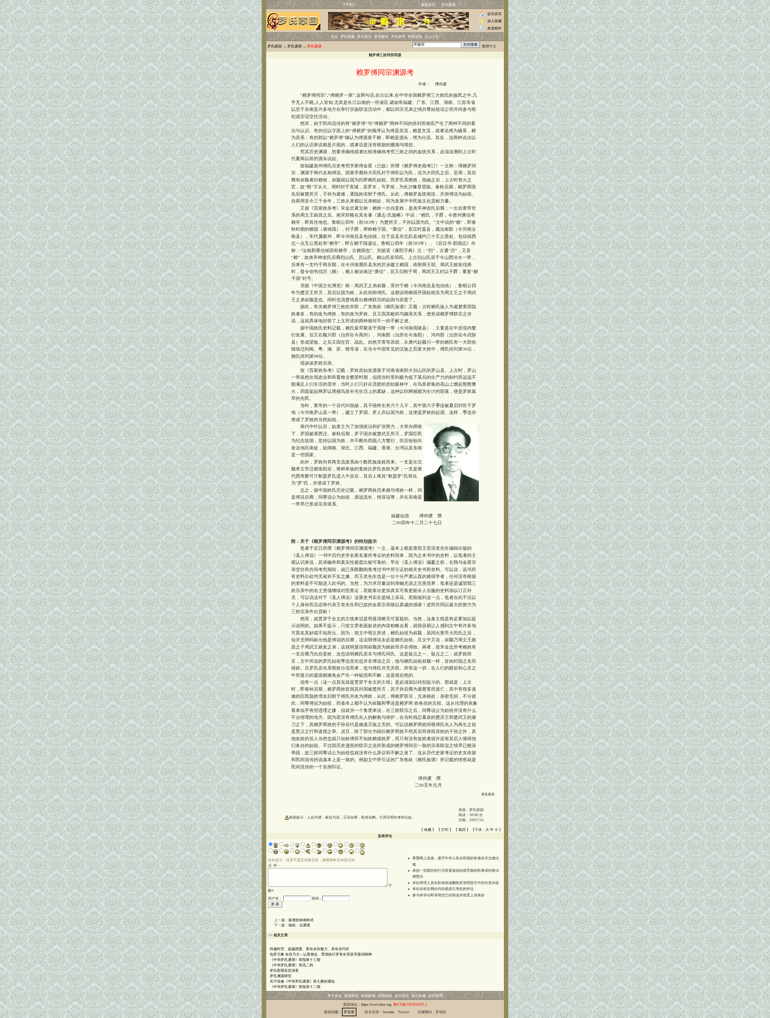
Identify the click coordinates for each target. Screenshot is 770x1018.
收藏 (427, 830)
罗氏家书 (398, 37)
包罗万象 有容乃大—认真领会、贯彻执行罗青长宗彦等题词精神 (321, 954)
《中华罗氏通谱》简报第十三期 (295, 960)
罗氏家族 (347, 37)
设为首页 (494, 14)
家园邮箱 (368, 996)
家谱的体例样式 (301, 920)
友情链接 (385, 996)
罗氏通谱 (294, 46)
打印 (444, 830)
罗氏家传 (381, 37)
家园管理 (435, 996)
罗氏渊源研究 (280, 976)
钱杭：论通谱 (299, 925)
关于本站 (334, 996)
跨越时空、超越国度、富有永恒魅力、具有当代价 (309, 949)
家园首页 (428, 5)
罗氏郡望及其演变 (284, 970)
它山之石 (432, 37)
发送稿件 (494, 28)
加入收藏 (494, 21)
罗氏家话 (364, 37)
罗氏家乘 (448, 5)
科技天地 (415, 37)
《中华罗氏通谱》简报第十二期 (295, 987)
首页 (334, 37)
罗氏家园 (274, 46)
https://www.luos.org (376, 1004)
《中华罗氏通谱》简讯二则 (291, 965)
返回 (462, 830)
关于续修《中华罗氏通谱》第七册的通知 (302, 981)
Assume (388, 1012)
